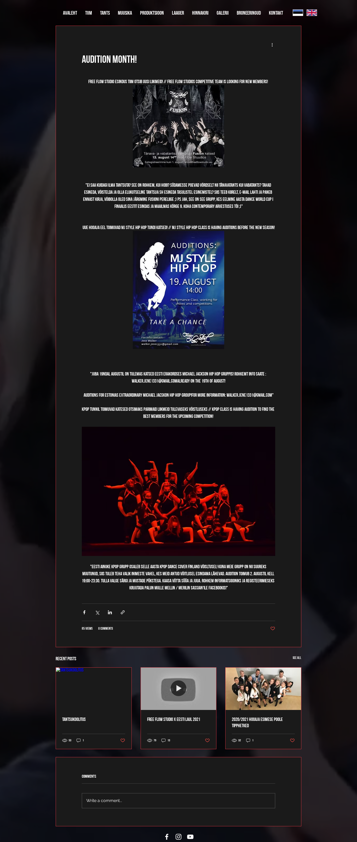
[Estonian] (298, 13)
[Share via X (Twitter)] (97, 612)
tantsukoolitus (74, 719)
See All (297, 658)
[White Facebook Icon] (167, 837)
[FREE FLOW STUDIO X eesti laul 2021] (178, 689)
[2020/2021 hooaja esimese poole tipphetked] (263, 689)
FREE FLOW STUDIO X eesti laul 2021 (173, 719)
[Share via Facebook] (84, 612)
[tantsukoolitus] (93, 689)
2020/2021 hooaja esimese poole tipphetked (257, 722)
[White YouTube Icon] (190, 837)
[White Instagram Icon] (178, 837)
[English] (312, 13)
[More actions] (272, 45)
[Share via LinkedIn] (109, 612)
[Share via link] (122, 612)
